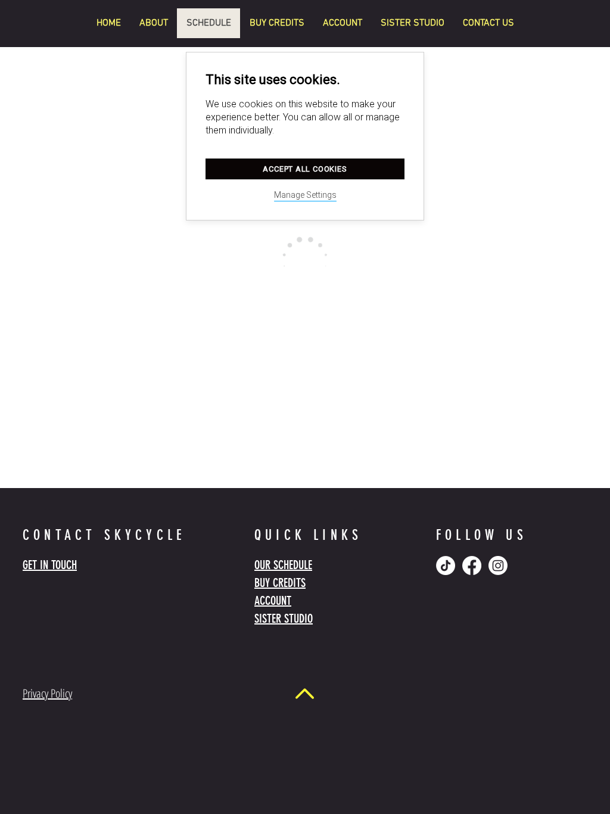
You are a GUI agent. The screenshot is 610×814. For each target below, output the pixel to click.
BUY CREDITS (280, 583)
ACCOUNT (272, 601)
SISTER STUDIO (283, 618)
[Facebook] (471, 565)
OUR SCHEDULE (283, 565)
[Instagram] (498, 565)
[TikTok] (445, 565)
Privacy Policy (47, 693)
